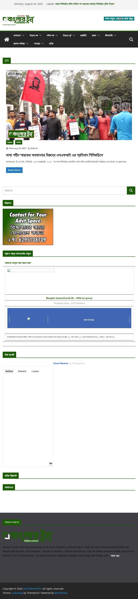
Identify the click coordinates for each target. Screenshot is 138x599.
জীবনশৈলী (109, 35)
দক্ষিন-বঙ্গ (50, 35)
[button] (22, 35)
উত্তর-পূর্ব (67, 35)
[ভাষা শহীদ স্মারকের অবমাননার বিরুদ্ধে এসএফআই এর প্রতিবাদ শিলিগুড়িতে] (69, 105)
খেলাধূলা (37, 43)
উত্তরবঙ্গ (9, 142)
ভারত (94, 35)
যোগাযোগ (17, 35)
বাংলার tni (34, 148)
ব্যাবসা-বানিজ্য (19, 43)
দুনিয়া (51, 43)
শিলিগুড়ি (18, 142)
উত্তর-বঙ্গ (34, 35)
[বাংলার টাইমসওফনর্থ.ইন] (7, 39)
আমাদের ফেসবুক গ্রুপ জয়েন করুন (18, 262)
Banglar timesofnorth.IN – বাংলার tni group (69, 298)
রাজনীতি (83, 35)
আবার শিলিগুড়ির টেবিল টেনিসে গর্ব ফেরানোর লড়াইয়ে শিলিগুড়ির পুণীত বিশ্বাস (84, 3)
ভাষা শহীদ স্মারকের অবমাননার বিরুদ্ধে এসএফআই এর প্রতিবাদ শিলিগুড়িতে (54, 155)
